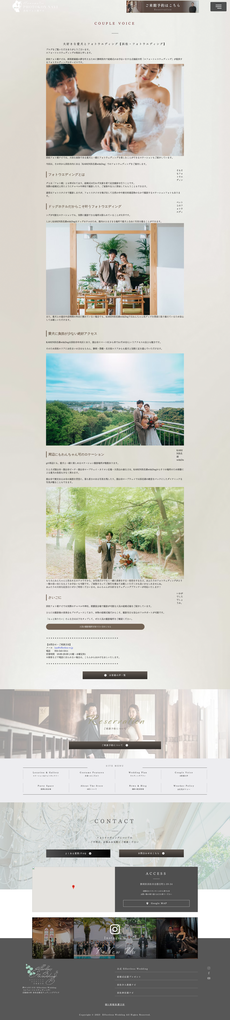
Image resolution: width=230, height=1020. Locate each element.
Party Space (46, 786)
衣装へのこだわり (92, 776)
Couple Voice (184, 772)
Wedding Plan (138, 772)
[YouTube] (209, 978)
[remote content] (108, 175)
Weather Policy (184, 786)
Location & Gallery (46, 772)
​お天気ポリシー (183, 789)
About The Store (92, 786)
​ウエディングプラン (138, 776)
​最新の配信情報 (138, 789)
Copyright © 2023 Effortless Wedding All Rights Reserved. (115, 1015)
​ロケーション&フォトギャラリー (46, 776)
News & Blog (138, 786)
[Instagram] (209, 968)
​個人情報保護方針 (115, 1004)
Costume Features (92, 772)
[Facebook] (209, 973)
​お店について (92, 789)
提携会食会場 (46, 789)
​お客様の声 (184, 776)
